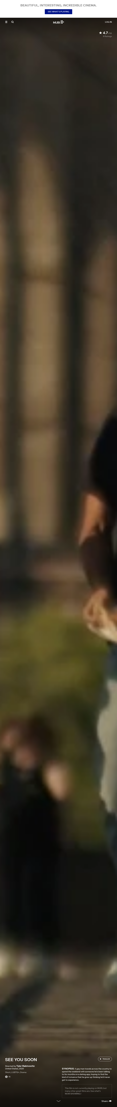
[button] (6, 22)
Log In (108, 22)
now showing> (73, 1093)
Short (7, 1072)
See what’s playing (58, 11)
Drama (23, 1072)
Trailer (106, 1059)
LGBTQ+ (15, 1072)
